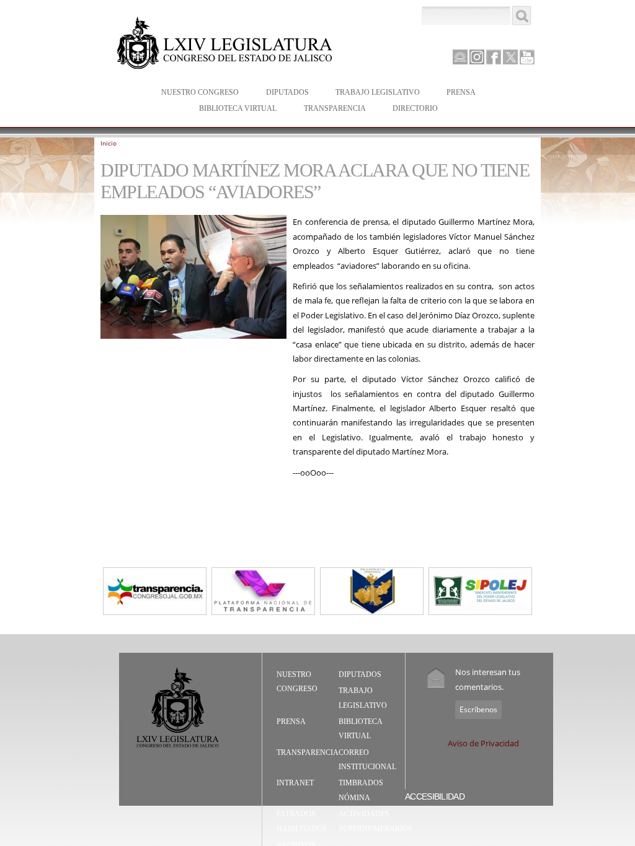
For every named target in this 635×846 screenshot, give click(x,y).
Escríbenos (478, 709)
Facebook (493, 57)
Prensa (455, 93)
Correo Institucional (367, 760)
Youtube (527, 57)
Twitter (510, 57)
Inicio (108, 143)
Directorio (415, 108)
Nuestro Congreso (194, 93)
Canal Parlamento (460, 57)
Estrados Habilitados (302, 821)
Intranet (295, 782)
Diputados (281, 93)
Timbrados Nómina (361, 790)
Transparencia (335, 108)
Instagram (476, 57)
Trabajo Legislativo (371, 93)
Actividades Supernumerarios (375, 821)
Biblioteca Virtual (232, 109)
